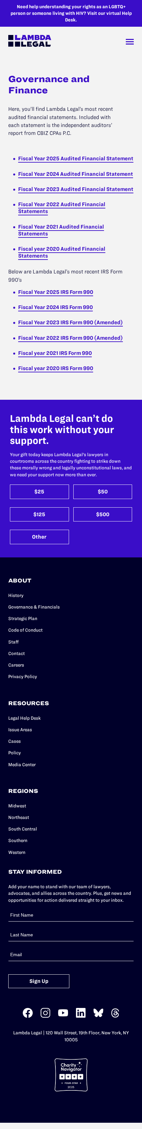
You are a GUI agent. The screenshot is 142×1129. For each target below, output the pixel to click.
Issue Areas (20, 729)
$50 (103, 491)
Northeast (18, 817)
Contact (16, 653)
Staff (13, 641)
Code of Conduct (25, 630)
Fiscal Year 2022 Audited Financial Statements (61, 207)
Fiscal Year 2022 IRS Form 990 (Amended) (70, 338)
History (15, 595)
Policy (14, 752)
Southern (17, 840)
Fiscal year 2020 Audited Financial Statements (61, 252)
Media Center (22, 764)
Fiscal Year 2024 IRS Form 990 (55, 307)
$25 (39, 491)
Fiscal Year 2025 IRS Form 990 (55, 292)
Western (16, 852)
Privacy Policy (22, 676)
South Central (22, 828)
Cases (14, 741)
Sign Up (39, 981)
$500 (102, 514)
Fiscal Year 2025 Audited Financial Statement (75, 158)
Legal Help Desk (24, 718)
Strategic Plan (22, 618)
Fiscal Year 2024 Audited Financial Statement (75, 174)
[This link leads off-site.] (28, 1016)
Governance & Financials (34, 607)
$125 (39, 514)
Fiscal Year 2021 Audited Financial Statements (61, 230)
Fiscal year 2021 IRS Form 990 (55, 353)
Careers (16, 665)
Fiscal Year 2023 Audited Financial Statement (75, 189)
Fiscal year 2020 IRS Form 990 (55, 368)
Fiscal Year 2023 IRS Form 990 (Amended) (70, 322)
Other (39, 537)
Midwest (17, 805)
